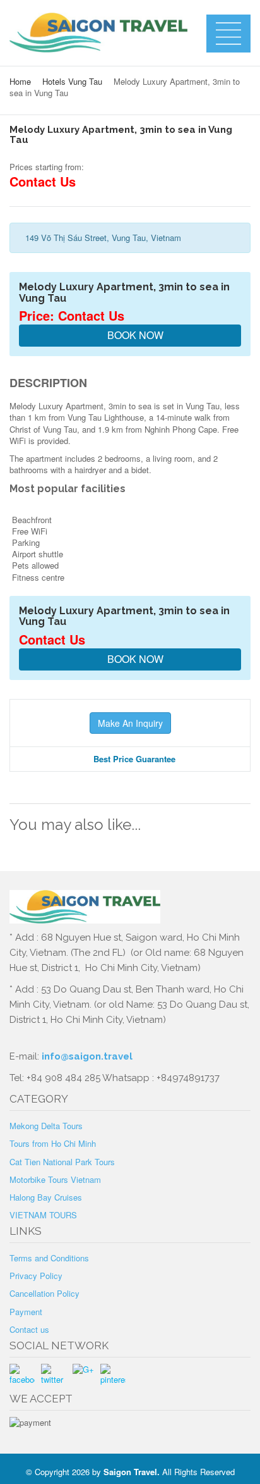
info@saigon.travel (86, 1056)
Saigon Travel (130, 1472)
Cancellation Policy (44, 1293)
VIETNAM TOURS (43, 1215)
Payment (25, 1312)
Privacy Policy (35, 1276)
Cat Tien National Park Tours (62, 1162)
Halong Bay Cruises (45, 1197)
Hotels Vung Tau (72, 81)
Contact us (29, 1329)
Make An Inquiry (130, 723)
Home (20, 81)
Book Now (134, 335)
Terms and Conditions (49, 1258)
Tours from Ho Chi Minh (52, 1143)
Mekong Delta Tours (46, 1126)
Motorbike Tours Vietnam (55, 1179)
